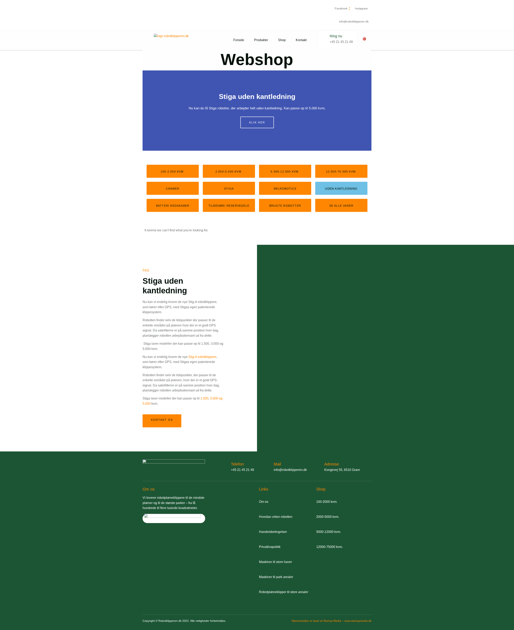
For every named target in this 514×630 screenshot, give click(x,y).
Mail (277, 464)
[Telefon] (224, 466)
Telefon (237, 464)
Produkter (261, 40)
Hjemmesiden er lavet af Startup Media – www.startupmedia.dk (331, 620)
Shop (282, 40)
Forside (238, 40)
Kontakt (301, 40)
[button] (146, 110)
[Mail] (267, 466)
